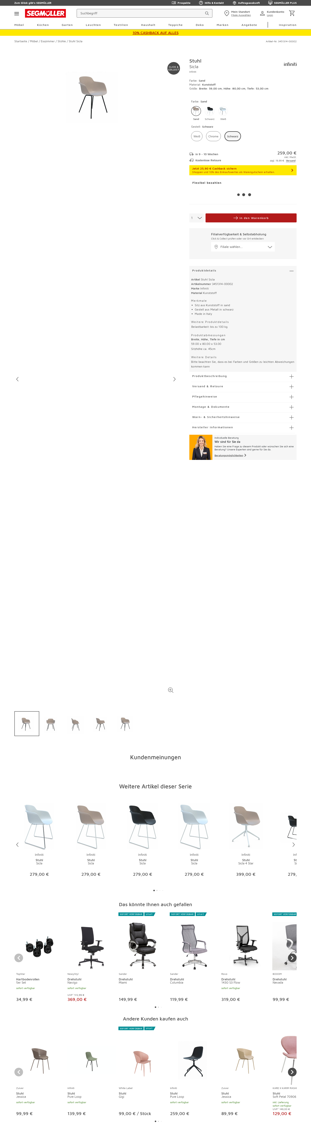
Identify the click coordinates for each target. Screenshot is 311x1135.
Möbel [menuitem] (19, 24)
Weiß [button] (196, 136)
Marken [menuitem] (223, 24)
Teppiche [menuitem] (175, 24)
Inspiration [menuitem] (288, 24)
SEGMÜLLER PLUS (285, 2)
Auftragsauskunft (249, 2)
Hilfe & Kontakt (214, 2)
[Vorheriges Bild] (17, 379)
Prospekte (184, 2)
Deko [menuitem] (200, 24)
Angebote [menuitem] (249, 24)
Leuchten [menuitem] (93, 24)
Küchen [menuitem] (43, 24)
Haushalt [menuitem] (148, 24)
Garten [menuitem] (67, 24)
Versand (291, 160)
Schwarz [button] (232, 136)
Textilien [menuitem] (121, 24)
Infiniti (192, 71)
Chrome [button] (213, 136)
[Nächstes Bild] (174, 379)
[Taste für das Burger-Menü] (16, 13)
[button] (171, 690)
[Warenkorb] (293, 13)
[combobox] (196, 217)
